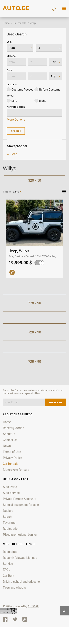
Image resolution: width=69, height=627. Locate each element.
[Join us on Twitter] (15, 619)
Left (14, 100)
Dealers (8, 511)
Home (6, 23)
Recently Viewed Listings (20, 558)
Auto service (11, 493)
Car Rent (8, 575)
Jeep (33, 23)
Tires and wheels (14, 587)
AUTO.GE (33, 606)
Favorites (9, 523)
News (7, 446)
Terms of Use (12, 452)
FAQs (6, 570)
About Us (9, 434)
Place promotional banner (20, 534)
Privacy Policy (12, 458)
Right (42, 100)
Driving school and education (22, 581)
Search (7, 517)
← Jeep (12, 154)
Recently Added (13, 428)
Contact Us (10, 440)
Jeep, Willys (19, 251)
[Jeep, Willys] (34, 223)
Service (8, 564)
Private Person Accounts (19, 499)
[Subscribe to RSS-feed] (25, 619)
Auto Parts (10, 487)
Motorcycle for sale (16, 470)
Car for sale (20, 23)
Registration (11, 528)
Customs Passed (22, 89)
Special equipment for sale (21, 505)
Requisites (10, 552)
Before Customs (49, 89)
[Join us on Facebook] (5, 619)
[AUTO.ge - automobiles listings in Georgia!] (16, 9)
